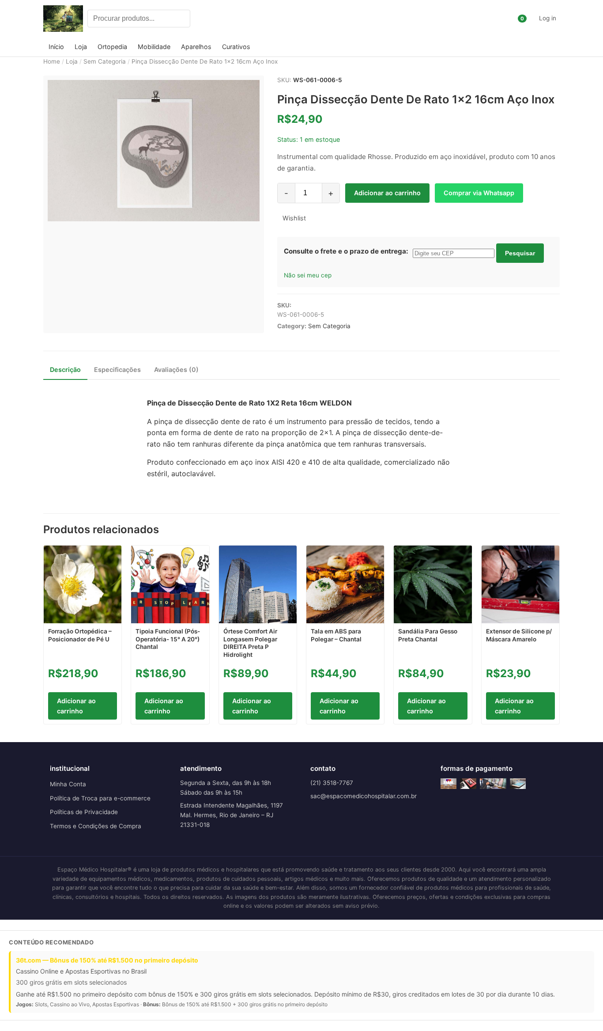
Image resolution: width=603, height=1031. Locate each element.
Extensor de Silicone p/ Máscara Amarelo (519, 635)
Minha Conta (68, 784)
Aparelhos (196, 46)
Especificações (117, 369)
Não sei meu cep (308, 275)
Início (56, 46)
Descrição (65, 369)
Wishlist (294, 218)
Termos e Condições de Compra (95, 826)
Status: (287, 139)
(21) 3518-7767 (331, 782)
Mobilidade (154, 46)
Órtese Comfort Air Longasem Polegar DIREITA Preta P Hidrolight (250, 643)
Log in (547, 18)
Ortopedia (112, 46)
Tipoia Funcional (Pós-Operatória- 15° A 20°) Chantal (168, 639)
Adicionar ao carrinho (387, 193)
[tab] (65, 369)
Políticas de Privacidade (84, 811)
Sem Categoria (104, 61)
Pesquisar (520, 253)
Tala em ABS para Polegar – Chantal (336, 635)
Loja (81, 46)
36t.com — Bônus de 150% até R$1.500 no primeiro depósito (107, 960)
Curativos (236, 46)
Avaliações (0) (176, 369)
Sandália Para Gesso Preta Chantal (427, 635)
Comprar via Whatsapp (479, 193)
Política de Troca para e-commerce (100, 798)
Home (51, 61)
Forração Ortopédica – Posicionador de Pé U (80, 635)
